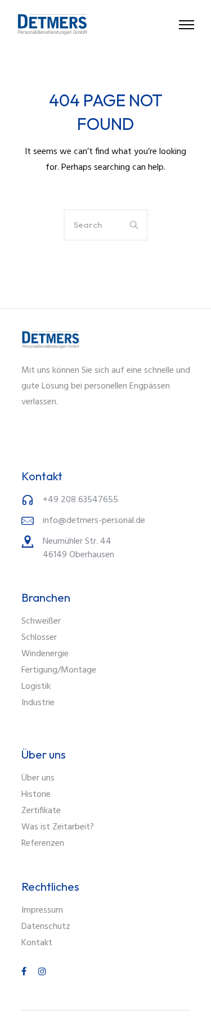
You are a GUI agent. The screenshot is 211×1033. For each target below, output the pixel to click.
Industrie (38, 703)
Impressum (42, 910)
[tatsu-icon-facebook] (25, 971)
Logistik (36, 686)
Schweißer (41, 621)
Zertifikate (41, 811)
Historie (36, 794)
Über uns (38, 778)
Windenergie (45, 654)
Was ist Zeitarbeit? (57, 827)
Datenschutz (45, 926)
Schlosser (39, 637)
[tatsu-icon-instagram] (42, 971)
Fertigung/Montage (58, 670)
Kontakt (36, 943)
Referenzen (42, 843)
